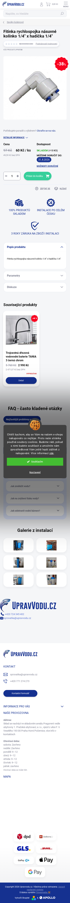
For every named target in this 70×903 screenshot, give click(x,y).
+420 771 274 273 (19, 681)
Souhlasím (37, 461)
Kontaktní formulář (20, 693)
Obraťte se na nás (46, 130)
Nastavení (35, 472)
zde (51, 453)
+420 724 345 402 (14, 614)
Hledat (62, 13)
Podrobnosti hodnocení (46, 44)
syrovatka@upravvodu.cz (17, 618)
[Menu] (66, 4)
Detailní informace (13, 137)
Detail (21, 380)
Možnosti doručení (47, 166)
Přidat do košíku (34, 176)
